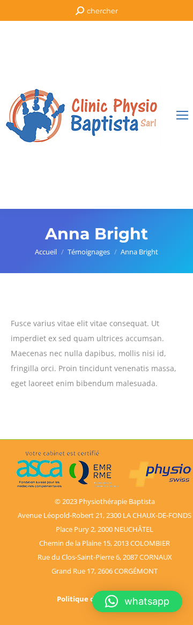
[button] (137, 601)
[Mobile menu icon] (182, 115)
